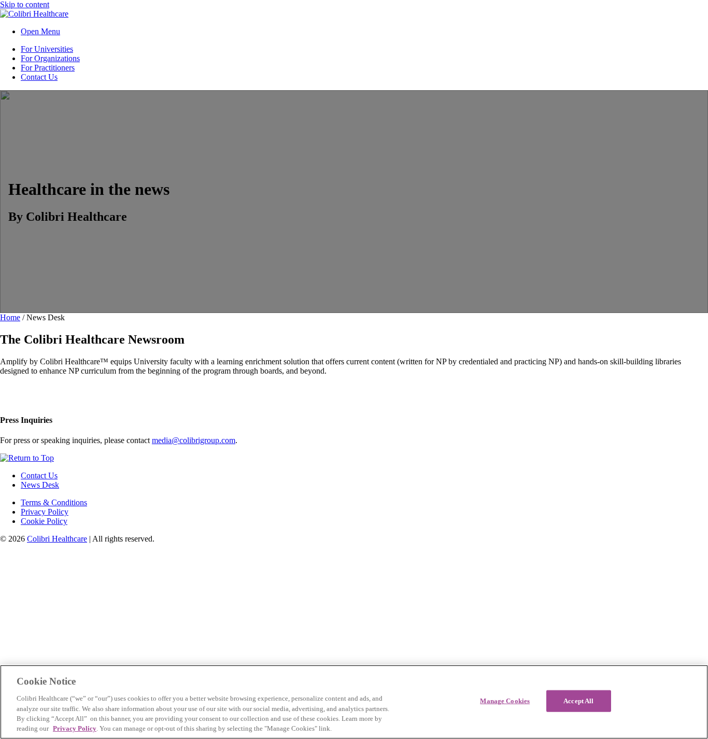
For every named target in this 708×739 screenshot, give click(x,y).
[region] (354, 702)
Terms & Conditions (54, 502)
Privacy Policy (44, 511)
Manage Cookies (505, 701)
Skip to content (24, 4)
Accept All (578, 701)
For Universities (47, 49)
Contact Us (39, 77)
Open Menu (40, 31)
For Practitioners (48, 67)
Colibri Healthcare (57, 538)
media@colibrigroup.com (193, 440)
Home (10, 317)
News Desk (40, 484)
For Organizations (50, 58)
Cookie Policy (44, 521)
